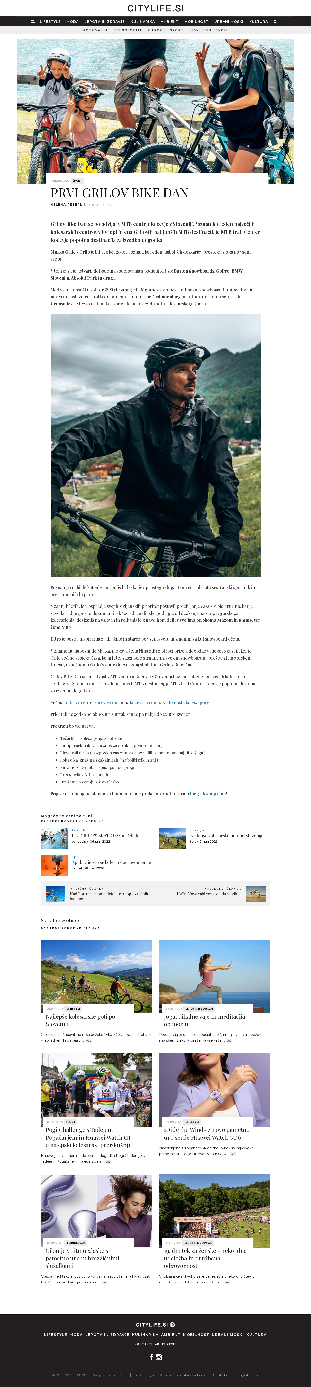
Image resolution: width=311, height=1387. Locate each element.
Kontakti (144, 1344)
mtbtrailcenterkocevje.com (91, 702)
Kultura (258, 21)
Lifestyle (50, 21)
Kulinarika (143, 21)
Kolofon (166, 1375)
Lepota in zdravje (105, 21)
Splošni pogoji (144, 1375)
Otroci (156, 30)
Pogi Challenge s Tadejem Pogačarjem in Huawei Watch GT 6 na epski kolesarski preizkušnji (88, 1137)
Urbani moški (228, 21)
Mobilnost (196, 21)
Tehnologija (128, 30)
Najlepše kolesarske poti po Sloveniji (226, 836)
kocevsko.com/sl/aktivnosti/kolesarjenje (170, 702)
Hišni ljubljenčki (209, 30)
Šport (177, 30)
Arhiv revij (165, 1344)
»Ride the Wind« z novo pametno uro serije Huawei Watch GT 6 (207, 1133)
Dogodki (79, 830)
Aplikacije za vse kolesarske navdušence (111, 862)
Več (88, 1040)
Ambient (170, 21)
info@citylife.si (247, 1375)
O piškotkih (221, 1375)
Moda (73, 21)
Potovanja (95, 30)
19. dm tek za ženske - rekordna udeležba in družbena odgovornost (205, 1258)
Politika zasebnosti (191, 1375)
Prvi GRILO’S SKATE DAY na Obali (105, 836)
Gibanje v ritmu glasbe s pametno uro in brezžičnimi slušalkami (82, 1258)
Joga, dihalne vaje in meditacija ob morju (204, 1020)
